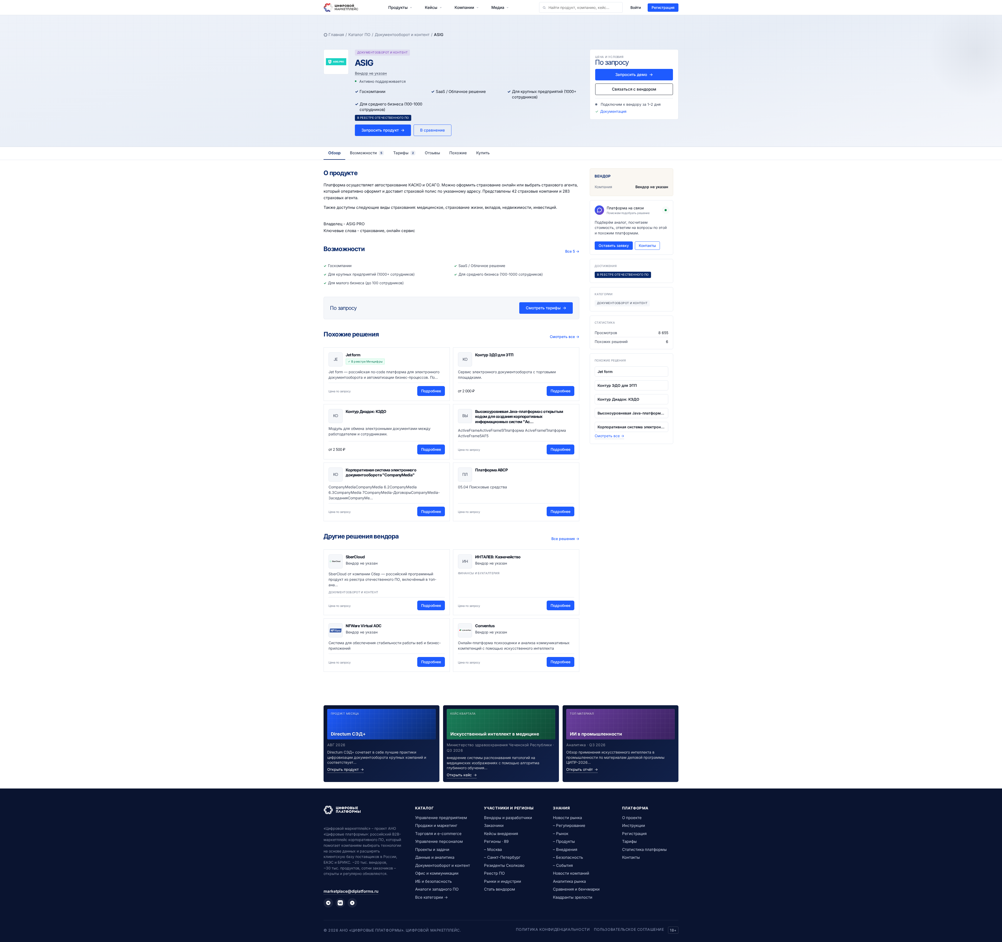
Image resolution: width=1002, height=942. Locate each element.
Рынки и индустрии (502, 881)
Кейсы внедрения (501, 833)
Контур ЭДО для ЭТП (494, 354)
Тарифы (629, 841)
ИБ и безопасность (433, 881)
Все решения (565, 538)
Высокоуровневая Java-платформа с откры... (631, 413)
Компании (464, 7)
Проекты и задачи (432, 849)
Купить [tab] (483, 152)
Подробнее (431, 391)
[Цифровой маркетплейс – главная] (341, 7)
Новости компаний (571, 873)
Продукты (398, 7)
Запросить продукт (382, 130)
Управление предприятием (441, 817)
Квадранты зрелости (572, 897)
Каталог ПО (359, 34)
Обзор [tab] (334, 152)
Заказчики (494, 825)
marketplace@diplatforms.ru (351, 891)
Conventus (485, 625)
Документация (613, 111)
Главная (336, 34)
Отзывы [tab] (432, 152)
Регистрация (663, 7)
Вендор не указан (371, 73)
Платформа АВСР (491, 469)
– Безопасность (568, 857)
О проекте (632, 817)
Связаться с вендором (634, 89)
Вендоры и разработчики (508, 817)
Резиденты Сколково (504, 865)
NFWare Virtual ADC (363, 625)
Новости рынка (567, 817)
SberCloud (355, 556)
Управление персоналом (439, 841)
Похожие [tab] (458, 152)
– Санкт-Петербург (502, 857)
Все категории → (431, 897)
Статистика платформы (644, 849)
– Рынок (560, 833)
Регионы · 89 (496, 841)
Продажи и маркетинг (436, 825)
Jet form (353, 354)
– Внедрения (565, 849)
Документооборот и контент (402, 34)
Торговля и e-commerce (438, 833)
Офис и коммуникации (436, 873)
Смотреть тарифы (546, 307)
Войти (635, 7)
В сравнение (432, 130)
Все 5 (572, 251)
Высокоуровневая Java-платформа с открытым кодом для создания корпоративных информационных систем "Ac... (519, 416)
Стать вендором (499, 889)
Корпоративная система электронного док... (631, 427)
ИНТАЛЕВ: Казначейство (498, 556)
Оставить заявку (614, 245)
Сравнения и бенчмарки (576, 889)
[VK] (340, 903)
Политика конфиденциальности (553, 929)
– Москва (493, 849)
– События (563, 865)
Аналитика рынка (569, 881)
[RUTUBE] (352, 903)
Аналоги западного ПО (436, 889)
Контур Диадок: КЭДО (366, 411)
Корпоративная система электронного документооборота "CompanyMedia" (381, 472)
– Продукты (564, 841)
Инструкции (633, 825)
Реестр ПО (494, 873)
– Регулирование (569, 825)
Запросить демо (634, 74)
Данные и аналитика (434, 857)
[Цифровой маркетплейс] (363, 810)
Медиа (497, 7)
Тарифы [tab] (403, 152)
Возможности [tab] (366, 152)
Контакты (647, 245)
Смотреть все (564, 336)
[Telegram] (328, 903)
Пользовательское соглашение (629, 929)
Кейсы (431, 7)
